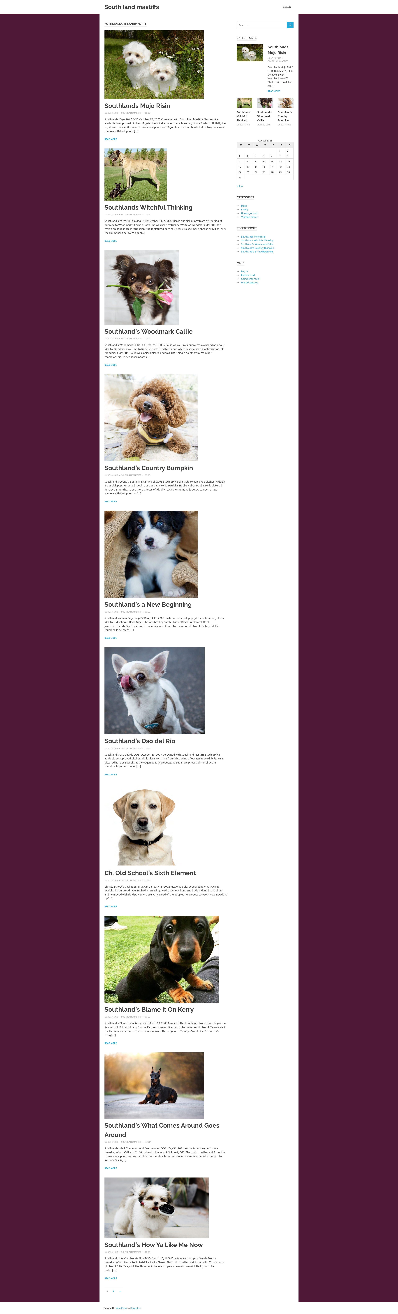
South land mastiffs (131, 6)
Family (148, 1141)
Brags (287, 7)
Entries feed (248, 274)
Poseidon (135, 1308)
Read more (110, 139)
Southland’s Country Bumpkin (148, 468)
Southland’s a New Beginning (148, 604)
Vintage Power (249, 216)
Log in (244, 271)
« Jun (240, 185)
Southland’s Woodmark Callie (148, 331)
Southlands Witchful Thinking (148, 207)
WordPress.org (249, 282)
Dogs (147, 112)
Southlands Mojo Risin (137, 105)
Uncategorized (249, 213)
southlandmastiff (131, 112)
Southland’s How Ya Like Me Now (153, 1244)
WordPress (121, 1308)
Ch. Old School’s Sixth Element (150, 873)
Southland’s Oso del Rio (139, 741)
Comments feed (250, 278)
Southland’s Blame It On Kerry (149, 1009)
